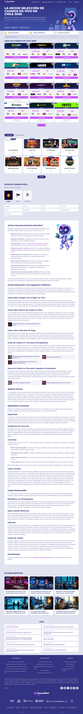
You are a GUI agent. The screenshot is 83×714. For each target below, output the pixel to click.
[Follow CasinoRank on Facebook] (61, 688)
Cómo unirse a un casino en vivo (16, 662)
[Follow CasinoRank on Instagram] (64, 688)
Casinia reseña (41, 119)
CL (5, 688)
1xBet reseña (66, 79)
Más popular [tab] (10, 135)
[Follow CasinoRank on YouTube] (71, 688)
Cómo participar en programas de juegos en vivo (15, 672)
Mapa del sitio (62, 712)
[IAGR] (12, 701)
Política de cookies (21, 712)
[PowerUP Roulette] (70, 164)
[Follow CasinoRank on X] (68, 688)
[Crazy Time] (32, 146)
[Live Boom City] (70, 146)
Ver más (41, 125)
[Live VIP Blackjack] (32, 164)
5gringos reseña (66, 99)
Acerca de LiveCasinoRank (70, 662)
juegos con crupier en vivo (19, 250)
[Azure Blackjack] (13, 146)
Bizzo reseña (16, 99)
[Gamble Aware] (57, 701)
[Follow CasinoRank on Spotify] (74, 688)
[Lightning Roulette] (13, 164)
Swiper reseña (66, 119)
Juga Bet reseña (16, 59)
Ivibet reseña (16, 119)
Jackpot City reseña (41, 99)
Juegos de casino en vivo (48, 2)
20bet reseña (66, 59)
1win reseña (41, 79)
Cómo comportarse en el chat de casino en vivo (16, 669)
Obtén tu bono (16, 57)
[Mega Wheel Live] (51, 164)
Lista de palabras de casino (44, 662)
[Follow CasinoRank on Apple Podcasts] (77, 688)
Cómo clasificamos (70, 666)
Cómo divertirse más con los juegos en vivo (16, 664)
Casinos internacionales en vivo (45, 673)
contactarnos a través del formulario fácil (43, 557)
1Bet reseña (16, 79)
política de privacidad (42, 712)
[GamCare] (28, 701)
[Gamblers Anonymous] (19, 701)
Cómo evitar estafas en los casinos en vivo (16, 666)
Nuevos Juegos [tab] (20, 135)
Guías (70, 2)
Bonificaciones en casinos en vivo (45, 664)
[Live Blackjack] (51, 146)
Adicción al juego (45, 670)
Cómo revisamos (70, 664)
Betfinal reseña (41, 59)
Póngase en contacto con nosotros (68, 669)
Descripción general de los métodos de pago (43, 667)
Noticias (77, 2)
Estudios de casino (61, 2)
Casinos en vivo (35, 2)
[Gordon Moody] (39, 701)
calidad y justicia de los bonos (35, 243)
